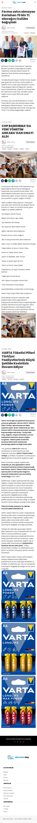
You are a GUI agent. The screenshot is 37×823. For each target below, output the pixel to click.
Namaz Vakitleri (8, 790)
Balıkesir (5, 772)
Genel (4, 149)
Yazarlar (5, 809)
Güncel (27, 33)
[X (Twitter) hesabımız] (17, 742)
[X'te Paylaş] (5, 60)
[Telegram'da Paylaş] (13, 60)
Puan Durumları (8, 796)
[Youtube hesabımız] (23, 742)
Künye (5, 811)
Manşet (33, 33)
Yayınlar (5, 798)
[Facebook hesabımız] (14, 742)
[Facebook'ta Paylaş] (2, 60)
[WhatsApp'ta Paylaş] (9, 60)
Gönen (5, 777)
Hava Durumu (7, 788)
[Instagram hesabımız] (20, 742)
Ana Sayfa (6, 806)
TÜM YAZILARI (30, 28)
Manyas (5, 780)
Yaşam (22, 149)
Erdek (5, 775)
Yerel (27, 149)
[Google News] (32, 61)
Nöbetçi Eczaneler (8, 793)
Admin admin (11, 28)
